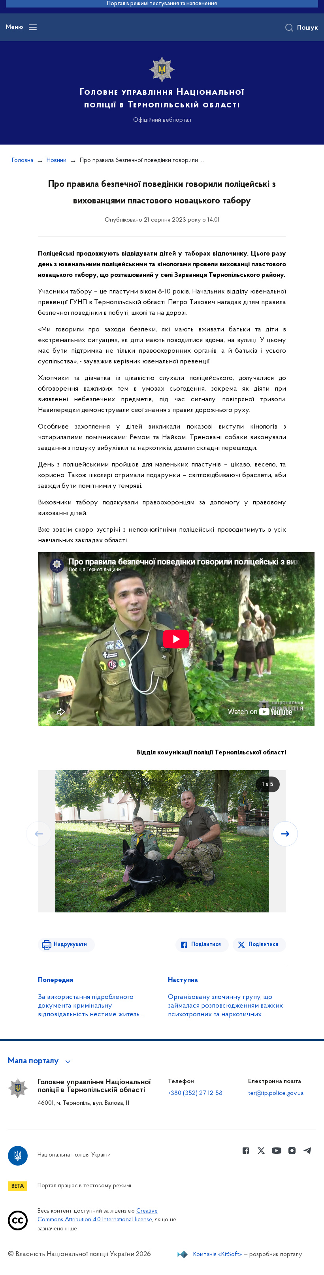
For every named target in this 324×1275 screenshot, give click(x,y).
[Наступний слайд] (285, 833)
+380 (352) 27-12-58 (195, 1093)
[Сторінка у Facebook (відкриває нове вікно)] (246, 1150)
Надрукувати (70, 945)
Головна (22, 160)
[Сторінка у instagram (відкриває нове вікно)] (292, 1150)
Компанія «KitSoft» (217, 1254)
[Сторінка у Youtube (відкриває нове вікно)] (276, 1150)
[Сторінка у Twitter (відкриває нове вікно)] (261, 1150)
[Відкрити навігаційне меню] (33, 27)
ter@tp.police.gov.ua (275, 1093)
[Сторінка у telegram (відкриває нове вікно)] (307, 1150)
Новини (56, 160)
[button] (40, 1061)
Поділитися (206, 945)
